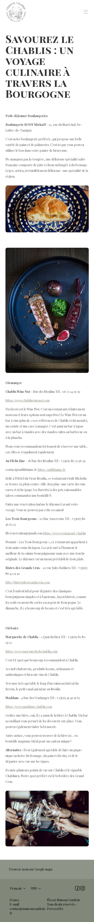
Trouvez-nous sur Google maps (30, 869)
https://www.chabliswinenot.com (27, 400)
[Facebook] (77, 888)
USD (34, 888)
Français (16, 888)
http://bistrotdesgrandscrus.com (27, 582)
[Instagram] (82, 888)
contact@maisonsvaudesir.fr (28, 911)
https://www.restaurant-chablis (64, 533)
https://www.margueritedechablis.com (31, 651)
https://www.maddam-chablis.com (28, 707)
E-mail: (14, 904)
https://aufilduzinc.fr (52, 470)
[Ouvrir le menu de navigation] (86, 12)
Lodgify (69, 909)
